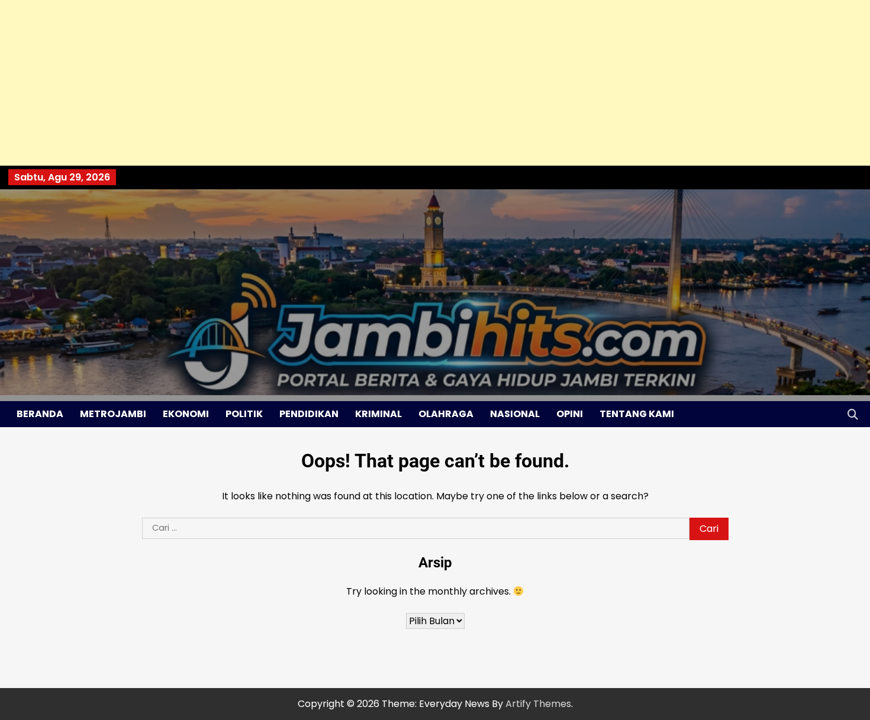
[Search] (853, 414)
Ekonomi (186, 414)
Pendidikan (309, 414)
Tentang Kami (637, 414)
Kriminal (378, 414)
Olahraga (445, 414)
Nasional (515, 414)
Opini (569, 414)
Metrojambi (113, 414)
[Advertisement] (355, 83)
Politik (244, 414)
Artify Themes (538, 704)
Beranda (40, 414)
